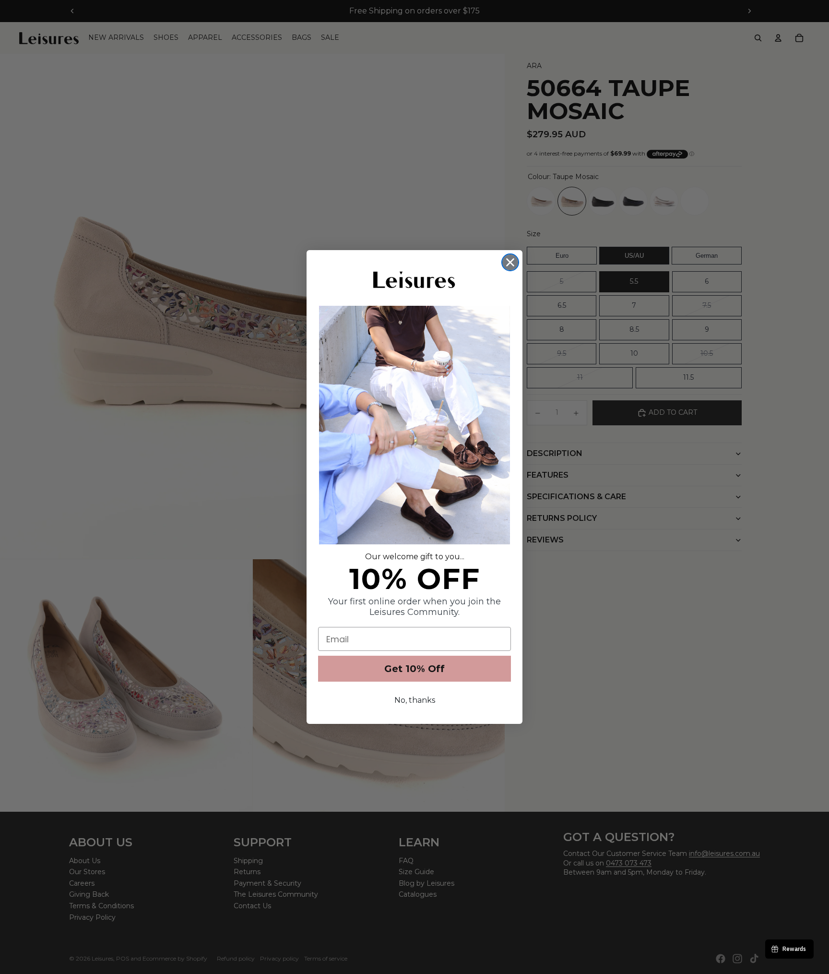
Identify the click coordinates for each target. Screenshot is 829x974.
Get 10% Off (414, 668)
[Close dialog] (510, 262)
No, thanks (414, 700)
